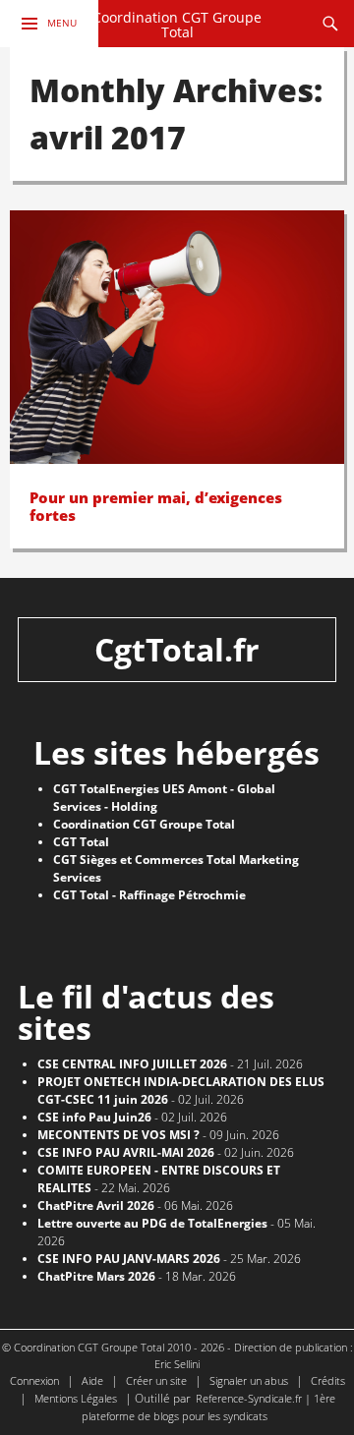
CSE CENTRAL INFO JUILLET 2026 (132, 1064)
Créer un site (156, 1380)
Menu (62, 22)
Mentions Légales (75, 1398)
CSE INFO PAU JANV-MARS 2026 (128, 1258)
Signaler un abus (248, 1380)
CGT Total (81, 841)
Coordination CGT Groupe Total (177, 25)
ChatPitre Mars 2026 (96, 1276)
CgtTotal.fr (177, 649)
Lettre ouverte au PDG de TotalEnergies (152, 1223)
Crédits (328, 1380)
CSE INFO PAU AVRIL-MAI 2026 (125, 1152)
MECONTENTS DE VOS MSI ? (118, 1134)
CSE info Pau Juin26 (94, 1117)
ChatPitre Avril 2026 (95, 1205)
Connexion (34, 1380)
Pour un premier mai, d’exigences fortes (156, 506)
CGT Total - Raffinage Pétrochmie (149, 895)
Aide (92, 1380)
